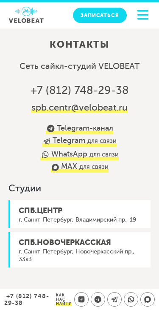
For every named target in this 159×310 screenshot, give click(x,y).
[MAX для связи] (147, 299)
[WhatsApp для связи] (131, 299)
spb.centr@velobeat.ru (79, 107)
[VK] (81, 299)
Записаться (100, 15)
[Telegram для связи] (114, 299)
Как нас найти (64, 299)
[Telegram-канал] (98, 299)
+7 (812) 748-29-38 (80, 90)
